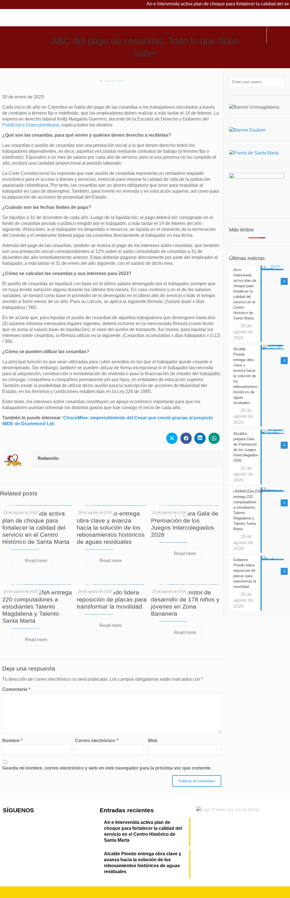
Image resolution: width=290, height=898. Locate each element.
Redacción (48, 458)
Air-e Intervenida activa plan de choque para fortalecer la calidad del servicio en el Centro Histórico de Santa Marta (35, 527)
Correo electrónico (96, 740)
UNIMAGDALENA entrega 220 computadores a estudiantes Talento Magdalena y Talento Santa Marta (37, 606)
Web (152, 740)
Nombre (12, 740)
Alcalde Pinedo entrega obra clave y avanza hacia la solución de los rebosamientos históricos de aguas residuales (111, 527)
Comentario (16, 689)
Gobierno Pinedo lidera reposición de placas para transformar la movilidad (112, 599)
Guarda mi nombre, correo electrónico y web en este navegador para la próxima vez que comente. (107, 768)
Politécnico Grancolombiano (30, 125)
